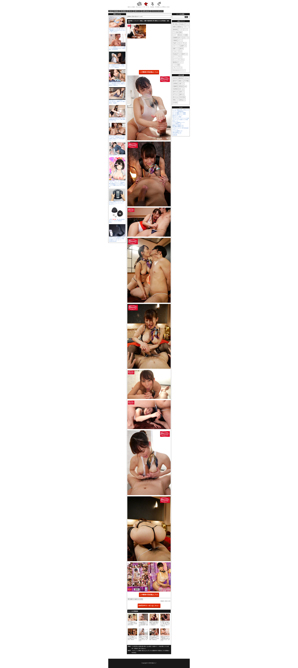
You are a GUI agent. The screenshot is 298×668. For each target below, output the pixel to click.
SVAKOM (175, 135)
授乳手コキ (184, 54)
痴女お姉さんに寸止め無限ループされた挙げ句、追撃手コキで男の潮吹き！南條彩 (117, 102)
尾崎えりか (175, 100)
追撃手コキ (183, 45)
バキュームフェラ (177, 67)
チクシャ (180, 40)
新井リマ (182, 91)
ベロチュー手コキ (177, 51)
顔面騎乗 (175, 37)
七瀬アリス (181, 83)
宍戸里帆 (186, 80)
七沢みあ (186, 78)
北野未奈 (181, 86)
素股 (186, 35)
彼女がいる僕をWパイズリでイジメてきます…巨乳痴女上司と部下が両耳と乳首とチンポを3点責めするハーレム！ (117, 138)
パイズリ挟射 (176, 65)
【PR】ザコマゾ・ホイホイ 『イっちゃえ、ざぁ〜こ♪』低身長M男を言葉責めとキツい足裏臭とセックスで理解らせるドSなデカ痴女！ (117, 183)
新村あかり (182, 100)
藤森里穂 (181, 78)
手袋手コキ (175, 43)
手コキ (130, 11)
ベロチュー (186, 26)
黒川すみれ (175, 97)
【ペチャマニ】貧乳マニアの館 (180, 119)
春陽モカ (181, 80)
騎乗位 (174, 26)
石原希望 (175, 89)
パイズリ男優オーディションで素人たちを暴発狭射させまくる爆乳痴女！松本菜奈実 (117, 48)
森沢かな (182, 94)
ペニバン (181, 62)
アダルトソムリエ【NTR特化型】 (181, 128)
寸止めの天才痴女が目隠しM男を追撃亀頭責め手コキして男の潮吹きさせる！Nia (117, 119)
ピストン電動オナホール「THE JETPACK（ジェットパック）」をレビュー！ (117, 203)
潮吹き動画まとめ (177, 132)
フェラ (185, 29)
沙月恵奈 (175, 102)
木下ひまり (175, 94)
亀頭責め (175, 62)
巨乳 (141, 599)
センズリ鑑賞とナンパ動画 (179, 114)
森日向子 (175, 80)
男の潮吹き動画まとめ (178, 126)
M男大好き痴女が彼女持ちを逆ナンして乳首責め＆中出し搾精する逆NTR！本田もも (117, 84)
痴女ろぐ (154, 663)
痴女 (181, 32)
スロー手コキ (183, 43)
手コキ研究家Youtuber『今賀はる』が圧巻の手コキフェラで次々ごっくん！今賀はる (117, 66)
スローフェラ (176, 45)
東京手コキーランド (177, 115)
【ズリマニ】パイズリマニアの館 (181, 118)
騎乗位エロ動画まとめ (178, 125)
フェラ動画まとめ (177, 123)
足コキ (182, 35)
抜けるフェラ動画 (177, 116)
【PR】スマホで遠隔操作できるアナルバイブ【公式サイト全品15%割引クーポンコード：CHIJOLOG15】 (117, 239)
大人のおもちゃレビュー (179, 70)
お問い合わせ (146, 11)
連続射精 (175, 29)
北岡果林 (175, 83)
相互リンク (137, 11)
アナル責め (175, 32)
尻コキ (180, 37)
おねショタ (186, 37)
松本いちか (181, 89)
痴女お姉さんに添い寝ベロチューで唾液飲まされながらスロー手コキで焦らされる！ (117, 30)
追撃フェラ (175, 48)
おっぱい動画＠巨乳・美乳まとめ (181, 109)
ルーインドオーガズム (178, 59)
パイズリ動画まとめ (177, 130)
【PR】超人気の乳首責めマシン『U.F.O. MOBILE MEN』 (117, 221)
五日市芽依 (182, 97)
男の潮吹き (123, 11)
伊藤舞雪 (175, 86)
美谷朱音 (175, 78)
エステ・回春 (176, 35)
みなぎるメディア (177, 133)
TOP (110, 11)
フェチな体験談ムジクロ (179, 122)
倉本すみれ (175, 91)
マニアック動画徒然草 (178, 111)
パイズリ (181, 29)
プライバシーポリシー (157, 11)
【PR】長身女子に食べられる (116, 155)
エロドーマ (175, 129)
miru (185, 86)
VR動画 (175, 40)
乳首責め (116, 11)
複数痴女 (180, 26)
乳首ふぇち (175, 121)
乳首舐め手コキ (177, 54)
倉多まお (137, 599)
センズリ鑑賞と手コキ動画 (179, 112)
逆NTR (181, 48)
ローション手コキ (177, 56)
